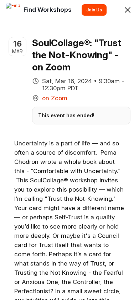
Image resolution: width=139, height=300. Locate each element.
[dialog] (69, 150)
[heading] (48, 9)
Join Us (94, 9)
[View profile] (13, 10)
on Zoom (54, 98)
